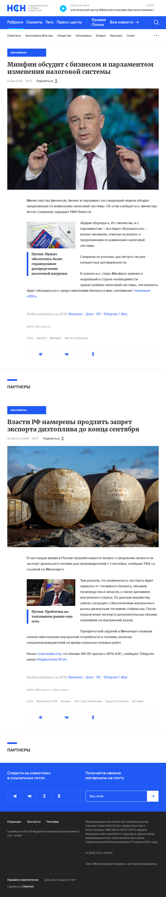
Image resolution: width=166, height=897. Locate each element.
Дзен (89, 314)
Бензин (66, 701)
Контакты (33, 822)
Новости (75, 314)
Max (124, 314)
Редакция (14, 822)
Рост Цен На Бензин (88, 701)
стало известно (49, 654)
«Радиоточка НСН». (52, 659)
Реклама (53, 822)
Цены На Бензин (117, 701)
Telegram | (112, 314)
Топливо (137, 701)
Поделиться (44, 81)
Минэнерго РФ (46, 701)
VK (98, 314)
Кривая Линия (99, 22)
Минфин (56, 338)
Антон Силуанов (76, 338)
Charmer (28, 886)
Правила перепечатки (22, 880)
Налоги (41, 338)
